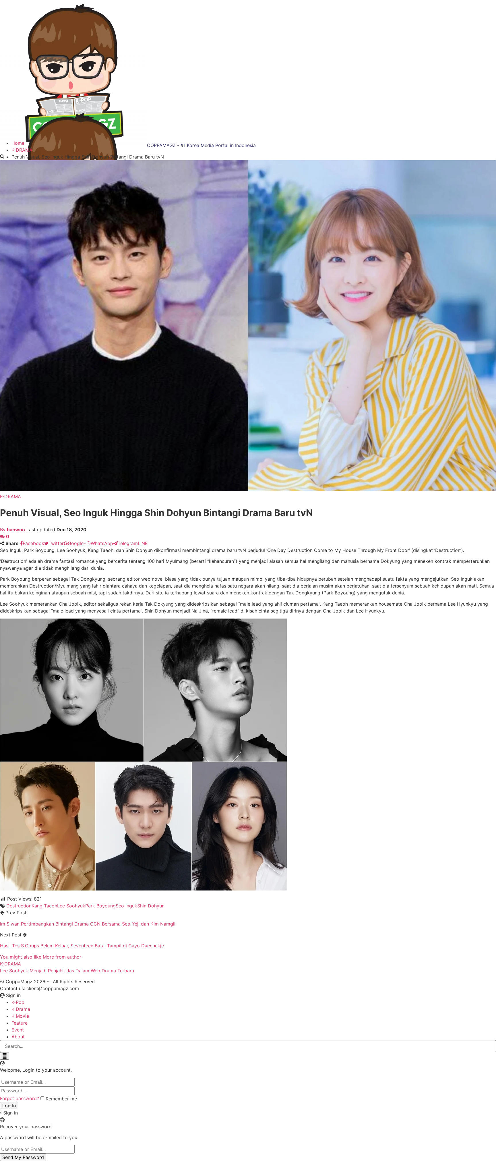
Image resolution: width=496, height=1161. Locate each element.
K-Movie (20, 1016)
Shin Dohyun (150, 906)
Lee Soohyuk (71, 906)
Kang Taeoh (44, 906)
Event (17, 1030)
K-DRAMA (10, 496)
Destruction (19, 906)
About (18, 1037)
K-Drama (20, 1009)
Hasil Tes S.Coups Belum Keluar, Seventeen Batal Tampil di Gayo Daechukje (82, 945)
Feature (19, 1023)
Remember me (61, 1098)
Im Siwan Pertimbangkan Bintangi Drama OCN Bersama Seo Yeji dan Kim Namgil (87, 924)
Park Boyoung (100, 906)
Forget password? (19, 1098)
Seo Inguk (126, 906)
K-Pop (17, 1002)
